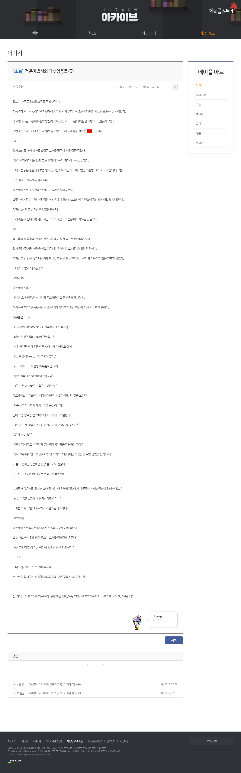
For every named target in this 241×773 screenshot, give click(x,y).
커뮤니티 (148, 33)
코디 (198, 123)
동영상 (199, 114)
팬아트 (199, 143)
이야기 (199, 85)
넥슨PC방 (124, 741)
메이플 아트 (205, 33)
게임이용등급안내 (54, 741)
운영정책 (111, 741)
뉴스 (92, 33)
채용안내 (25, 741)
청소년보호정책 (95, 741)
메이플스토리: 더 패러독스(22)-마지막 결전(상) (55, 693)
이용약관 (37, 741)
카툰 (198, 104)
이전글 (20, 684)
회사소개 (12, 741)
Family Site (211, 741)
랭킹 (36, 33)
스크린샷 (200, 94)
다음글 (20, 693)
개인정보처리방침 (75, 741)
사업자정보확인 (114, 751)
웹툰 (198, 133)
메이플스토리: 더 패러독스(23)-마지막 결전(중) (55, 684)
